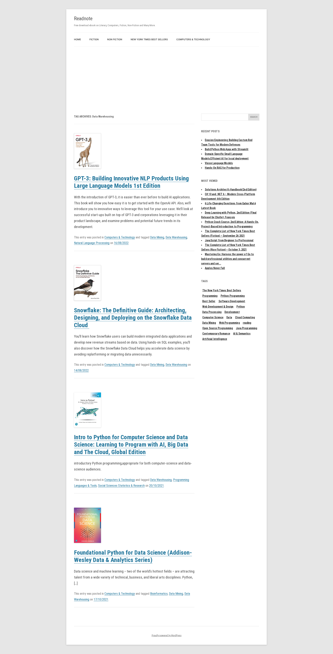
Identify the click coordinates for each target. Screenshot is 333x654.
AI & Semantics (242, 333)
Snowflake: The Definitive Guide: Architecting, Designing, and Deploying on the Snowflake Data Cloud (133, 318)
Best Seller (208, 301)
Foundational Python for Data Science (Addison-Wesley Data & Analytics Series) (133, 556)
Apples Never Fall (215, 268)
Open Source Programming (217, 328)
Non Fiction (114, 39)
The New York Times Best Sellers (221, 290)
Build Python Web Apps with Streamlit (226, 149)
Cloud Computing (245, 317)
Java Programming (246, 328)
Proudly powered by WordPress (167, 635)
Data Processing (211, 312)
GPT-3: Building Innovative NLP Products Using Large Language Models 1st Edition (131, 182)
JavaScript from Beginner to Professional (229, 240)
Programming (210, 295)
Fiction (94, 39)
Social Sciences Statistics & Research (121, 485)
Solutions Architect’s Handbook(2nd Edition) (230, 189)
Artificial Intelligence (214, 338)
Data (229, 317)
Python (240, 306)
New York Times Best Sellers (149, 39)
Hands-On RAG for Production (222, 167)
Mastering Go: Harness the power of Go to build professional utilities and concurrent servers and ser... (227, 259)
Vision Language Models (219, 163)
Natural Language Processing (91, 243)
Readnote (83, 18)
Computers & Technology (193, 39)
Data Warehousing (176, 237)
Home (77, 39)
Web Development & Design (217, 306)
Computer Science (212, 317)
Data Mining (157, 237)
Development (232, 312)
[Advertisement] (166, 75)
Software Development (232, 301)
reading (247, 322)
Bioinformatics (159, 593)
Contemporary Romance (216, 333)
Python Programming (233, 295)
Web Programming (229, 322)
